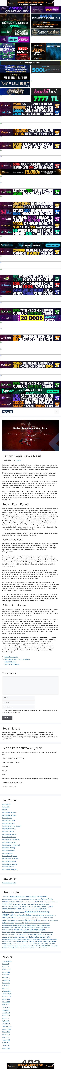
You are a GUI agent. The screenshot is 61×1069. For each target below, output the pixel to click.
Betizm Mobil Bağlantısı (12, 664)
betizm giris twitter (8, 912)
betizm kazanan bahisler (53, 920)
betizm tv (38, 934)
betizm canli (7, 904)
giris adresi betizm (21, 946)
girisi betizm (31, 946)
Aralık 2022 (6, 1045)
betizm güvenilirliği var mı (50, 915)
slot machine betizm (23, 948)
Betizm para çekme (21, 929)
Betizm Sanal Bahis (8, 850)
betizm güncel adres (24, 915)
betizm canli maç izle (19, 904)
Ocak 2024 (5, 1010)
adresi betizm (5, 896)
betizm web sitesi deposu (38, 939)
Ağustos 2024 (6, 991)
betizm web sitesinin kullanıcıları (9, 941)
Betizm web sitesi (27, 939)
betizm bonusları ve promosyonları (51, 901)
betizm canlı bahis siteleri (7, 906)
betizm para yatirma (7, 929)
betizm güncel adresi (38, 915)
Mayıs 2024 (6, 999)
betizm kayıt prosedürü (42, 920)
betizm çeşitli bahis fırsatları (26, 943)
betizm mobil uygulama (31, 925)
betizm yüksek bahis (16, 943)
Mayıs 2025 (6, 972)
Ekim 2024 (5, 985)
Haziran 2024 (6, 996)
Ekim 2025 (5, 964)
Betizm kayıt (31, 920)
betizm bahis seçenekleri (8, 901)
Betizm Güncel (9, 915)
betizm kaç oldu (8, 923)
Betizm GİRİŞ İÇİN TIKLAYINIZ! (30, 63)
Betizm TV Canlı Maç (21, 937)
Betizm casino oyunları (45, 906)
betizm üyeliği (44, 943)
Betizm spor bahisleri (26, 934)
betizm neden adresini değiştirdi (33, 927)
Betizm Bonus (39, 901)
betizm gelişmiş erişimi (30, 908)
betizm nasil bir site (20, 927)
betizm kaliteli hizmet (20, 920)
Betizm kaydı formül (11, 659)
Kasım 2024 (6, 983)
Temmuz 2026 (7, 961)
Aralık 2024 (6, 980)
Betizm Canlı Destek (20, 906)
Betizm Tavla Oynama (9, 842)
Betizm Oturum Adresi (9, 834)
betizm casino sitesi (9, 909)
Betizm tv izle (34, 937)
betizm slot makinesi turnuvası (47, 932)
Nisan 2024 (6, 1002)
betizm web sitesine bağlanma (50, 939)
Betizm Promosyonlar (11, 657)
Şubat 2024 (6, 1007)
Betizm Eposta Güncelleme (10, 839)
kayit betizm (5, 948)
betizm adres (31, 897)
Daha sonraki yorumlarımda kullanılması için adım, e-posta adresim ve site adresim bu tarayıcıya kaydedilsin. (30, 712)
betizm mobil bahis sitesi (7, 925)
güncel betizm (54, 946)
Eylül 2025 (5, 966)
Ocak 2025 (5, 977)
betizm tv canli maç (48, 934)
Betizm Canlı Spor (31, 906)
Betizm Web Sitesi (10, 662)
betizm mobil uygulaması (43, 925)
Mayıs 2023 (6, 1032)
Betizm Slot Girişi (7, 853)
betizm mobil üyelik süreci (7, 927)
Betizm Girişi (44, 912)
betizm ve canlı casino (18, 939)
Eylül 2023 (5, 1021)
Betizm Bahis (47, 899)
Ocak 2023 (5, 1043)
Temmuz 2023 (7, 1026)
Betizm (4, 810)
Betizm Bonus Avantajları (10, 858)
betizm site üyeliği (36, 932)
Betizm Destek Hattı (8, 820)
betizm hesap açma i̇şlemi (37, 917)
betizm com (21, 909)
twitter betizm (33, 948)
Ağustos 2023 (6, 1023)
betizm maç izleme (31, 923)
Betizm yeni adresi (49, 941)
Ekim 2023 (5, 1018)
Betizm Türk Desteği (8, 848)
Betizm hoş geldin (48, 917)
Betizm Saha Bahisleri (9, 812)
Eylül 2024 (5, 988)
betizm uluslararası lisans (7, 939)
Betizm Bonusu (7, 818)
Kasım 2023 (6, 1015)
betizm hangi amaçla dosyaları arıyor (24, 917)
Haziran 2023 (6, 1029)
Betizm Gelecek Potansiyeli (11, 845)
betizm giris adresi (41, 909)
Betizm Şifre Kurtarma (9, 815)
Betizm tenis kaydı (24, 659)
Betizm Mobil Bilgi (8, 867)
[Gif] (30, 172)
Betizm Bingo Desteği (9, 861)
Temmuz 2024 (7, 994)
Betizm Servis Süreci (8, 829)
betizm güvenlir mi (9, 917)
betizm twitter (45, 937)
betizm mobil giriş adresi (19, 925)
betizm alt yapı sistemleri (24, 899)
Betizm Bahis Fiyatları (9, 837)
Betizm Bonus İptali (8, 823)
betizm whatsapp (22, 941)
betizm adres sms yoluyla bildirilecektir (10, 899)
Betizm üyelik (36, 943)
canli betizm (52, 943)
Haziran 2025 (6, 969)
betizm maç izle (19, 923)
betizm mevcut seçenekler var (43, 923)
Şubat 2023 (6, 1040)
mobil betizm (13, 948)
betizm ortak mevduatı (45, 927)
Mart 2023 (5, 1037)
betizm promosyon (37, 929)
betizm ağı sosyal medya (35, 899)
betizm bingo (19, 901)
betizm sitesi (27, 932)
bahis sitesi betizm (17, 897)
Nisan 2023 (6, 1034)
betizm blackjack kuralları (29, 901)
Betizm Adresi (6, 804)
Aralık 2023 (6, 1013)
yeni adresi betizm (42, 948)
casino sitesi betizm (8, 946)
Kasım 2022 (6, 1048)
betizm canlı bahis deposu (44, 904)
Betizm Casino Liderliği (9, 864)
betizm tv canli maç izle (8, 937)
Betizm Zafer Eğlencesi (9, 856)
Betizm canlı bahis (32, 904)
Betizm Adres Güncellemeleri (11, 826)
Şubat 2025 (6, 975)
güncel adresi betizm (43, 946)
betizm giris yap (19, 912)
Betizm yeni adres (35, 941)
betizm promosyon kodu (8, 932)
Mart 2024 (5, 1004)
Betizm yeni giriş (6, 943)
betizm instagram (8, 920)
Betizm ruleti (19, 932)
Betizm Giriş (6, 807)
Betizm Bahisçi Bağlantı (9, 869)
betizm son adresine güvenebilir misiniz (10, 934)
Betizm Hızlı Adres (8, 831)
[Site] (30, 105)
